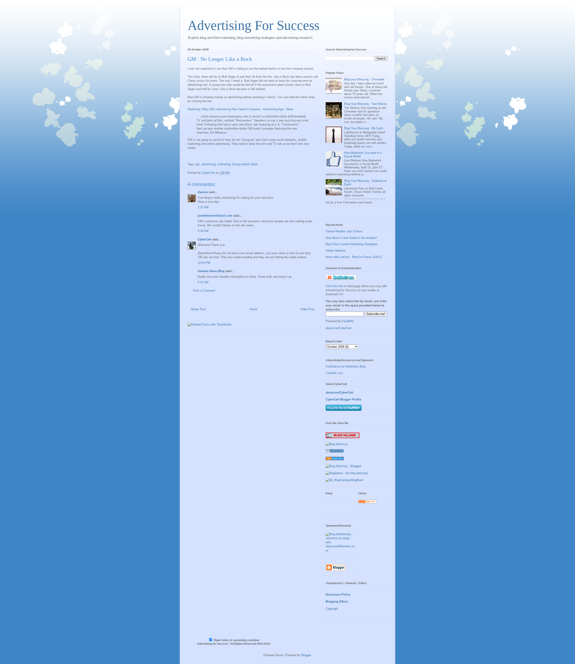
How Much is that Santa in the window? (351, 238)
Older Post (307, 309)
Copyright (332, 608)
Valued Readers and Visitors (344, 231)
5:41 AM (203, 282)
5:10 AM (203, 231)
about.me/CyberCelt (339, 328)
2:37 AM (203, 207)
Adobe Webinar (335, 250)
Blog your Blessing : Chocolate (364, 79)
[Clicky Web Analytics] (367, 502)
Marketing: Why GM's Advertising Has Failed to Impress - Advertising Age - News (240, 109)
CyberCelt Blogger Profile (343, 399)
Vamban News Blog (211, 271)
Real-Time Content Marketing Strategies (352, 244)
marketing (223, 164)
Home (253, 309)
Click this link (335, 286)
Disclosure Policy (338, 594)
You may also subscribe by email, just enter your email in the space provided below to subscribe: (356, 305)
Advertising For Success (253, 25)
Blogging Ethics (337, 601)
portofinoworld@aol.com (215, 215)
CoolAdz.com (334, 373)
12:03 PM (204, 262)
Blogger (306, 655)
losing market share (245, 164)
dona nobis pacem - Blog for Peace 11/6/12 (354, 257)
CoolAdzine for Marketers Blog (345, 366)
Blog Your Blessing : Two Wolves (365, 104)
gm (198, 164)
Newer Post (198, 309)
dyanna (203, 192)
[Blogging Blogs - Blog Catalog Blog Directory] (344, 480)
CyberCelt (204, 239)
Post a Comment (204, 290)
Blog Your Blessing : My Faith (363, 128)
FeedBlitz (348, 321)
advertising (208, 164)
